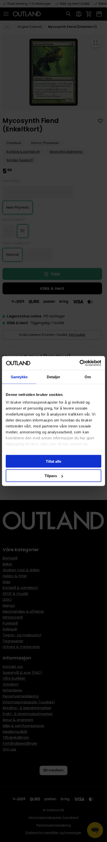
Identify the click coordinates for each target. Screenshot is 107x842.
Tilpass (51, 476)
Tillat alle (53, 461)
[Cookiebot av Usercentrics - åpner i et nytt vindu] (79, 363)
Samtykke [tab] (19, 377)
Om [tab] (88, 377)
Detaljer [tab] (53, 377)
